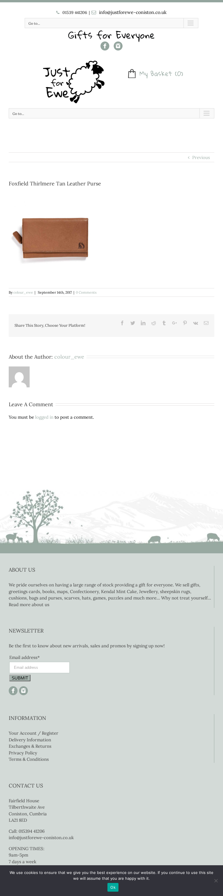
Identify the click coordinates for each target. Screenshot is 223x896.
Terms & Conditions (29, 759)
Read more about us (29, 604)
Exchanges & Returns (30, 746)
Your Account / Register (33, 733)
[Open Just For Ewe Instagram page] (23, 689)
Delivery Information (30, 740)
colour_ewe (23, 292)
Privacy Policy (23, 753)
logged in (44, 417)
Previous (201, 157)
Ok (113, 887)
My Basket (155, 73)
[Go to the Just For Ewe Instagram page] (118, 48)
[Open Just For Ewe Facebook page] (104, 48)
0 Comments (86, 292)
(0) (179, 73)
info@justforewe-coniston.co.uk (133, 12)
